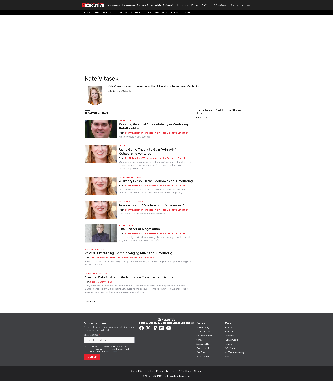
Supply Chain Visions (101, 282)
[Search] (241, 5)
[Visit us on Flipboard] (161, 328)
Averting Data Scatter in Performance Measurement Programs (131, 277)
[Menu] (248, 5)
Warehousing (126, 121)
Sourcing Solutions (95, 249)
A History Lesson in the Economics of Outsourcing (156, 181)
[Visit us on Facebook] (141, 328)
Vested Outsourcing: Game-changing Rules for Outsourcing (129, 253)
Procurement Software (97, 274)
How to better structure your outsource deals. (142, 213)
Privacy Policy (111, 352)
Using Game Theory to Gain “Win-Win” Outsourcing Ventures (147, 151)
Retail (122, 146)
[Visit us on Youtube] (168, 328)
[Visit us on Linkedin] (155, 328)
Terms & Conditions (181, 371)
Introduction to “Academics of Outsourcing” (151, 205)
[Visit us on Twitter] (148, 328)
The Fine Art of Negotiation (139, 229)
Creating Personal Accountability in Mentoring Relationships (153, 126)
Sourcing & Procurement (132, 177)
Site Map (198, 371)
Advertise (149, 371)
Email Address (92, 335)
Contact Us (136, 371)
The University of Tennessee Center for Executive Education (156, 133)
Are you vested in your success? (135, 136)
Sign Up (92, 357)
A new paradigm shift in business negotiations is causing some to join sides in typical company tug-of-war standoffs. (155, 239)
